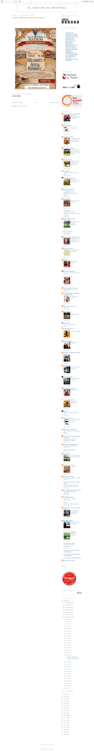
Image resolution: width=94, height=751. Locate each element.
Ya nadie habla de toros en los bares (76, 379)
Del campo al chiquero (69, 560)
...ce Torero (73, 466)
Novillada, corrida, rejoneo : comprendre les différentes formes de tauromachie (72, 213)
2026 (65, 600)
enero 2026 (68, 691)
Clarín (65, 502)
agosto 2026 (68, 602)
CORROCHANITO (69, 497)
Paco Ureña (66, 307)
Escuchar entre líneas (69, 543)
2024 (65, 696)
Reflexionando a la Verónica (71, 288)
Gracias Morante (67, 233)
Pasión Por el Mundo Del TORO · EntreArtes (72, 353)
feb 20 (68, 638)
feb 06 (68, 676)
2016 (65, 715)
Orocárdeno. (67, 365)
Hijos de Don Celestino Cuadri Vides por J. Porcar (76, 181)
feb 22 (68, 633)
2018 (65, 710)
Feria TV (66, 411)
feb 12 (68, 662)
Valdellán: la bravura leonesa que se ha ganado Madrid (75, 162)
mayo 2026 (68, 610)
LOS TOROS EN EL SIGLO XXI (72, 490)
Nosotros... (64, 566)
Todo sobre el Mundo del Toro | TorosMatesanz (72, 551)
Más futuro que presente (74, 262)
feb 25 (68, 626)
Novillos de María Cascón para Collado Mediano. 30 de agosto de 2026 (76, 152)
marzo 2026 (68, 614)
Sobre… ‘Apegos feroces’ (69, 324)
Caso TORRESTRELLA (75, 313)
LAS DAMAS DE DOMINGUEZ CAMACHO (75, 512)
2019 (65, 708)
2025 (65, 694)
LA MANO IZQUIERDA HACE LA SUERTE (75, 117)
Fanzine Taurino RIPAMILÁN (74, 401)
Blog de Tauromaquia (69, 450)
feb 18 (68, 643)
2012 (65, 725)
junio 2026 (68, 607)
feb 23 (68, 631)
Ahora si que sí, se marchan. (70, 498)
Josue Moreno (67, 454)
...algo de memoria (68, 418)
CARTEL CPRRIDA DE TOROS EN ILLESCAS (28, 18)
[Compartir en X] (16, 96)
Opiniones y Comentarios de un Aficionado (72, 508)
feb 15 (68, 650)
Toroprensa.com (68, 276)
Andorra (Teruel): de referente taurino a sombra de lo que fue (75, 240)
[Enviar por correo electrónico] (13, 96)
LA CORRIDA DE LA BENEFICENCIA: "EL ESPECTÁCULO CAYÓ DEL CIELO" (71, 193)
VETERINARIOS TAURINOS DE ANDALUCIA (71, 294)
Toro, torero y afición (69, 178)
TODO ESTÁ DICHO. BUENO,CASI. (69, 545)
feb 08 (68, 671)
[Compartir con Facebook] (18, 96)
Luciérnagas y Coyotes (69, 388)
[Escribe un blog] (15, 96)
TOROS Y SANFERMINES (71, 444)
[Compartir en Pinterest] (20, 96)
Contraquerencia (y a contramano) (69, 329)
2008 (65, 734)
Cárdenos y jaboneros (69, 148)
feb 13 (68, 655)
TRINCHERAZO (75, 389)
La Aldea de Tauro (68, 137)
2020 (65, 706)
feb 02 (68, 685)
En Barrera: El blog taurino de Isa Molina (72, 436)
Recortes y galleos (68, 248)
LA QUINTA (74, 342)
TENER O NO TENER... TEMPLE (72, 478)
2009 (65, 732)
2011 (65, 727)
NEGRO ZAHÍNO (68, 520)
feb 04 (68, 681)
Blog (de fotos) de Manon (70, 429)
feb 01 (68, 688)
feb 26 (68, 624)
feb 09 (68, 669)
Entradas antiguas (54, 102)
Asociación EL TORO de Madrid (72, 558)
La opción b (67, 323)
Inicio (36, 102)
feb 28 (68, 619)
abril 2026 (67, 612)
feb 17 (68, 645)
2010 (65, 730)
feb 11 (68, 664)
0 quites (29, 93)
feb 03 (68, 683)
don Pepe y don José (69, 476)
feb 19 (68, 640)
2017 (65, 713)
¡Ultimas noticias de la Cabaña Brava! (71, 482)
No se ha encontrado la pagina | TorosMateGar (72, 554)
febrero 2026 (68, 617)
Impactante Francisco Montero (70, 289)
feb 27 (68, 621)
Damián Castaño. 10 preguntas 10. (75, 367)
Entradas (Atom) (23, 106)
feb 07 (68, 673)
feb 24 (68, 628)
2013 (65, 722)
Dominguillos (67, 199)
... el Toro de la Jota (69, 400)
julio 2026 (68, 605)
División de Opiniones (69, 271)
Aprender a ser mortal (75, 331)
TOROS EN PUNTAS (69, 189)
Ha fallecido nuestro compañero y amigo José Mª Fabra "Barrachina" (71, 485)
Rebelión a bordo (68, 377)
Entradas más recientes (17, 102)
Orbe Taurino (67, 311)
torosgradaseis (67, 125)
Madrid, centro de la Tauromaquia (75, 522)
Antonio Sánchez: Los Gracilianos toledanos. (75, 455)
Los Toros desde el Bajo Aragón (72, 237)
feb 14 (68, 652)
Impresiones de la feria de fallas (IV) (72, 272)
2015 (65, 718)
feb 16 (68, 648)
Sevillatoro (66, 260)
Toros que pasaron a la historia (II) (76, 201)
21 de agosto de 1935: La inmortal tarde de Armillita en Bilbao (75, 140)
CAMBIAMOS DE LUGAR (70, 446)
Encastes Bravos (68, 159)
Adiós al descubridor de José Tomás (71, 504)
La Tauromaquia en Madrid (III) (75, 250)
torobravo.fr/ (67, 210)
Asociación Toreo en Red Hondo (72, 114)
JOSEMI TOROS (68, 341)
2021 (65, 703)
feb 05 (68, 678)
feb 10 (68, 666)
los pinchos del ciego (69, 465)
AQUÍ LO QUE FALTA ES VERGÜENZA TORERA (70, 439)
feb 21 (68, 636)
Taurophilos (67, 171)
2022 (65, 701)
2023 (65, 699)
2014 (65, 720)
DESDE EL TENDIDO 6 (70, 532)
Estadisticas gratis (47, 749)
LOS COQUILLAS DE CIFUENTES (69, 219)
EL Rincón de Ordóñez (47, 7)
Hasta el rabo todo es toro (70, 306)
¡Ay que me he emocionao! (74, 127)
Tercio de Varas (68, 231)
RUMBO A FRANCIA (73, 534)
